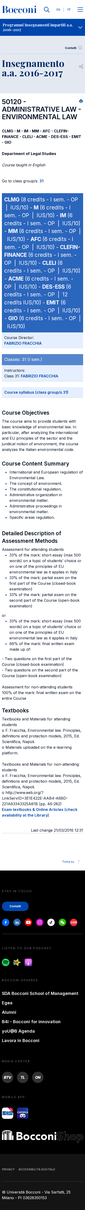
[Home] (19, 10)
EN (58, 9)
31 (41, 181)
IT (69, 9)
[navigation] (42, 27)
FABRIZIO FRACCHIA (23, 343)
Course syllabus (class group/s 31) (36, 392)
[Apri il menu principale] (80, 9)
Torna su (68, 861)
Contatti (70, 48)
